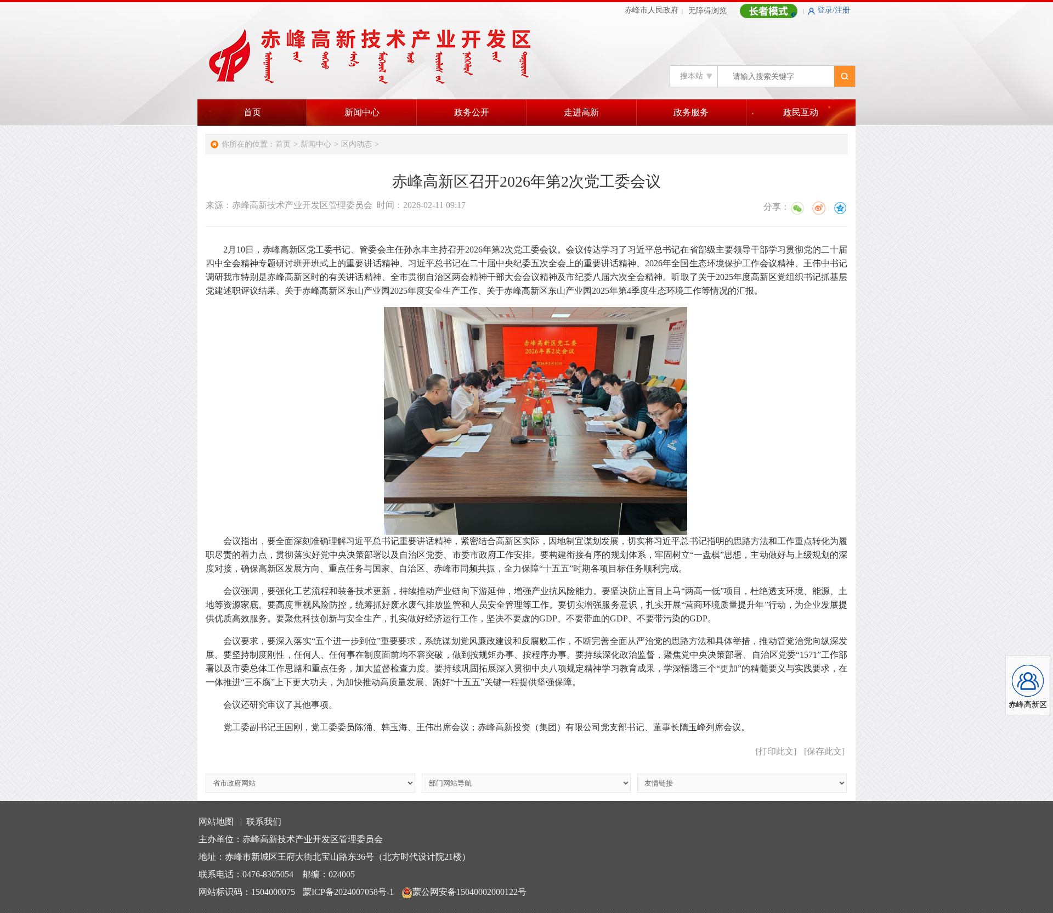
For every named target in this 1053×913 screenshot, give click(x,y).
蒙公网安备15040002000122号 (469, 892)
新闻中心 (362, 112)
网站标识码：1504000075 (247, 892)
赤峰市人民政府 (651, 10)
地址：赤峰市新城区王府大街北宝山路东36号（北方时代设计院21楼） (335, 856)
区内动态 (356, 144)
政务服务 (691, 112)
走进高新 (581, 112)
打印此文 (776, 751)
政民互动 (800, 112)
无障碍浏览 (707, 11)
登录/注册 (833, 10)
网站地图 (216, 821)
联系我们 (263, 821)
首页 (252, 112)
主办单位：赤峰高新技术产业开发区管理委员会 (291, 839)
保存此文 (824, 751)
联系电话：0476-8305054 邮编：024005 (277, 874)
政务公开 (471, 112)
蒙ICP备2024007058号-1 (348, 892)
